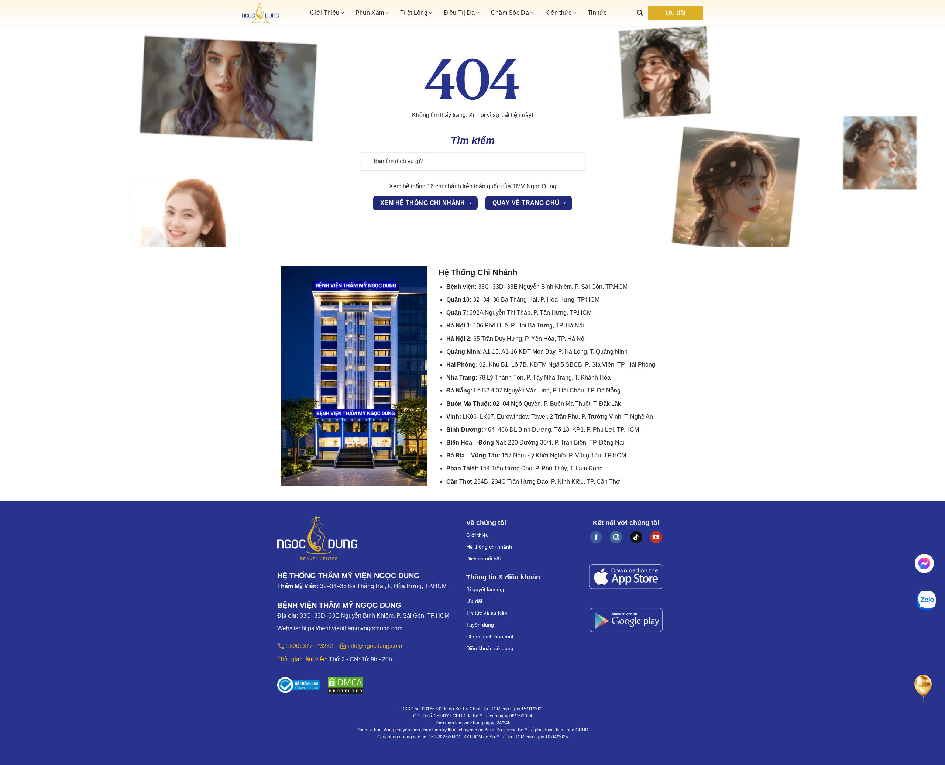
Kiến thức (558, 13)
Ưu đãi (675, 13)
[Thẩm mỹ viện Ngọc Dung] (273, 13)
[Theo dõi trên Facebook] (596, 537)
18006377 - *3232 (309, 646)
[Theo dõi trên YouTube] (656, 537)
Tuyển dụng (480, 625)
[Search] (640, 13)
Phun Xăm (369, 13)
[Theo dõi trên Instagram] (616, 537)
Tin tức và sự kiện (487, 613)
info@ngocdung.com (375, 646)
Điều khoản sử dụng (489, 648)
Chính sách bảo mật (489, 636)
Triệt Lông (413, 13)
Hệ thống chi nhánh (489, 547)
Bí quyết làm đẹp (486, 589)
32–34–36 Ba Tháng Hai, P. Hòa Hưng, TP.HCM (383, 586)
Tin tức (597, 13)
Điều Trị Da (459, 13)
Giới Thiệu (324, 13)
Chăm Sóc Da (510, 13)
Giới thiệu (477, 535)
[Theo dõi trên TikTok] (636, 537)
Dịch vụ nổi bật (483, 559)
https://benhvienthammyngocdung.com (352, 628)
